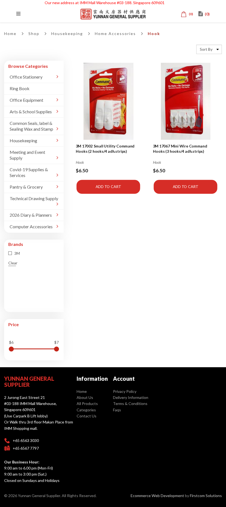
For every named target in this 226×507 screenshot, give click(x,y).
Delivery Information (130, 397)
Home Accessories (115, 33)
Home (10, 33)
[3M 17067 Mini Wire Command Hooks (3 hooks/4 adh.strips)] (185, 101)
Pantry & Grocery (26, 186)
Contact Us (86, 416)
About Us (85, 397)
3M (17, 253)
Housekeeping (67, 33)
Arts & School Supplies (31, 111)
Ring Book (19, 88)
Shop (33, 33)
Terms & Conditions (130, 403)
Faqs (117, 409)
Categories (86, 409)
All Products (87, 403)
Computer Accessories (31, 226)
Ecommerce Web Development (157, 495)
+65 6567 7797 (26, 448)
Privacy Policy (124, 391)
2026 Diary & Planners (31, 215)
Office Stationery (26, 76)
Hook (154, 33)
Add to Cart (108, 186)
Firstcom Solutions (206, 495)
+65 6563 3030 (26, 440)
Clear (12, 263)
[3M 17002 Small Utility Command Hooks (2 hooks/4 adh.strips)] (108, 101)
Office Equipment (26, 100)
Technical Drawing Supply (34, 198)
